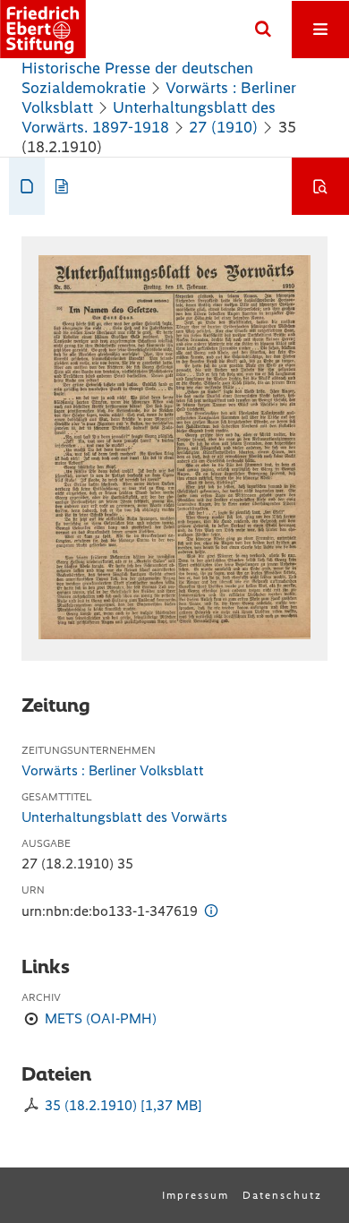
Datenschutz (282, 1195)
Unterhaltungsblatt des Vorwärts (124, 816)
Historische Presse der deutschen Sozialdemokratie (137, 78)
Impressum (195, 1195)
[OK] (263, 29)
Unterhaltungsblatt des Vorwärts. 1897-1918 (148, 117)
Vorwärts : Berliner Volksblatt (112, 770)
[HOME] (43, 29)
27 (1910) (223, 127)
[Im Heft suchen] (320, 186)
